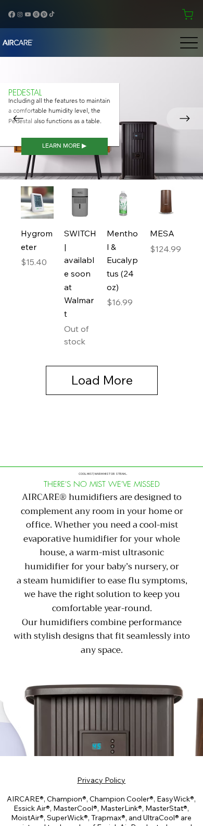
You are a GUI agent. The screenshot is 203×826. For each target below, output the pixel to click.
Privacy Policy (101, 780)
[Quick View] (37, 202)
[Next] (185, 118)
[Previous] (18, 118)
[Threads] (36, 14)
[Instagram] (20, 14)
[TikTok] (51, 14)
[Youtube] (27, 14)
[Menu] (189, 42)
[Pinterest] (44, 14)
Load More (102, 380)
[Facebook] (11, 14)
